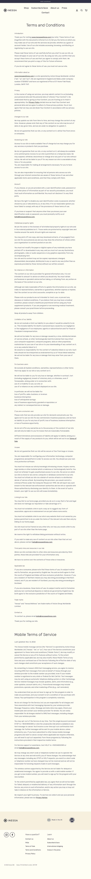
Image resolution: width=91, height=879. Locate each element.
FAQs (27, 842)
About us (55, 8)
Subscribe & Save (39, 8)
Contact (45, 12)
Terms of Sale (30, 846)
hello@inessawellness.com (24, 217)
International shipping (55, 846)
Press (64, 8)
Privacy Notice (41, 798)
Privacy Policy (34, 102)
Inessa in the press (54, 850)
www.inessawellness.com (41, 37)
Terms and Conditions (33, 850)
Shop (26, 8)
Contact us (29, 839)
